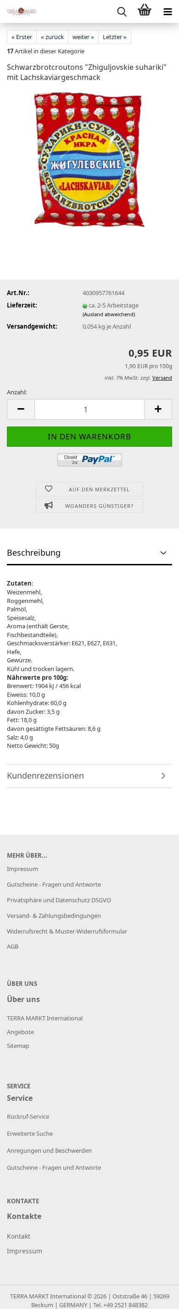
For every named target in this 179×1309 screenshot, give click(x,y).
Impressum (22, 869)
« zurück (52, 37)
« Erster (21, 37)
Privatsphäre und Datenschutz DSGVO (59, 900)
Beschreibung (34, 552)
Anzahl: (17, 392)
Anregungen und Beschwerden (49, 1150)
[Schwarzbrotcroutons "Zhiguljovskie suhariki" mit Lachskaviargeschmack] (89, 159)
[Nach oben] (154, 1295)
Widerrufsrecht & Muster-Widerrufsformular (67, 931)
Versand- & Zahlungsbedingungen (54, 915)
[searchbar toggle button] (121, 11)
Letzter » (115, 37)
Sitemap (18, 1046)
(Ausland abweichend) (109, 314)
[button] (20, 409)
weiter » (83, 37)
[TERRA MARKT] (18, 11)
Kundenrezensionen (45, 775)
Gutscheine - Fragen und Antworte (54, 884)
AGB (12, 946)
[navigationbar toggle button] (167, 11)
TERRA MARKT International (48, 1296)
